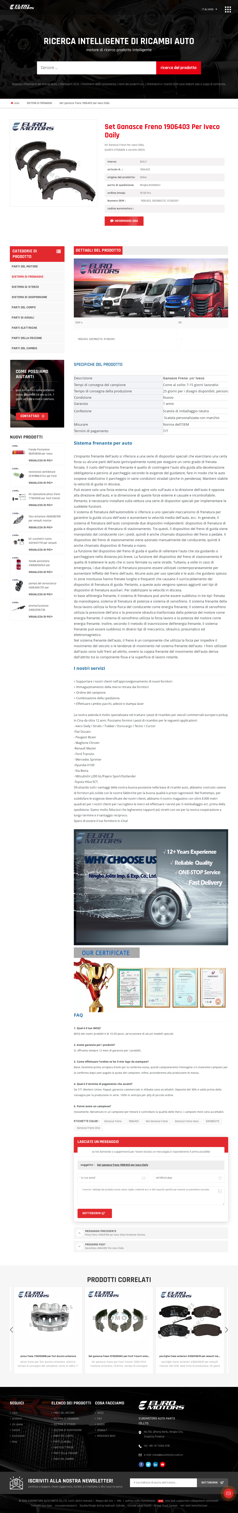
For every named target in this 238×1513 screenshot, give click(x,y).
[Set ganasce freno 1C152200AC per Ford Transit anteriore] (48, 1321)
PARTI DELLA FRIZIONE (27, 338)
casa (16, 103)
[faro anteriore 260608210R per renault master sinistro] (19, 519)
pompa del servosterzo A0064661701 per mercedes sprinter (42, 586)
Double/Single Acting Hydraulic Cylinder (102, 1505)
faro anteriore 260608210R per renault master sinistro (45, 519)
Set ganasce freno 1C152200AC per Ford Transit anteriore (48, 1356)
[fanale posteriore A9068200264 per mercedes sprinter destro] (19, 563)
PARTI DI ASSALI (23, 317)
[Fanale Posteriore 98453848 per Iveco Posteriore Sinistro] (19, 452)
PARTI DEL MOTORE (25, 266)
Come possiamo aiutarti (32, 374)
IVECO (100, 1413)
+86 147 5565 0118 (159, 1446)
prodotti (17, 1418)
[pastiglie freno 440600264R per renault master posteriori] (189, 1321)
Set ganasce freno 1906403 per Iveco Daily (122, 1165)
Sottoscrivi (209, 1482)
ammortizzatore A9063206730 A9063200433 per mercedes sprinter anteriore (40, 608)
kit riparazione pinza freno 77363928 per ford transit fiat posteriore (44, 496)
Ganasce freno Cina (88, 1128)
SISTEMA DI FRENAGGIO (39, 103)
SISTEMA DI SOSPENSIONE (29, 297)
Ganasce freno (113, 1121)
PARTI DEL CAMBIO (24, 348)
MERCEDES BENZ (106, 1436)
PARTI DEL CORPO (24, 307)
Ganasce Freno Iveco (187, 1121)
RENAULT (102, 1430)
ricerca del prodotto (179, 68)
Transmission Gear (41, 1505)
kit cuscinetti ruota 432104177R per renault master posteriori (43, 541)
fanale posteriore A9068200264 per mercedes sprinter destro (44, 563)
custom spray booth (139, 1505)
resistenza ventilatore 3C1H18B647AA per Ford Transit (43, 474)
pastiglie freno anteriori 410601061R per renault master (119, 1356)
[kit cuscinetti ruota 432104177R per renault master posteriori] (19, 541)
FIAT (99, 1418)
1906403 (134, 1121)
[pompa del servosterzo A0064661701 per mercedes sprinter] (19, 586)
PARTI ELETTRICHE (24, 328)
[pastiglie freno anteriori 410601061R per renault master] (119, 1321)
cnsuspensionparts (66, 1505)
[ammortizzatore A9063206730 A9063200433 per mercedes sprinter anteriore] (19, 608)
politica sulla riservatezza (140, 1501)
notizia (16, 1430)
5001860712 (212, 1121)
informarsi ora (126, 221)
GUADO (101, 1424)
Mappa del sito (104, 1501)
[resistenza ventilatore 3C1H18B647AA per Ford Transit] (19, 474)
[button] (226, 1330)
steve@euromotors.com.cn (167, 1455)
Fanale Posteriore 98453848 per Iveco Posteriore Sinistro (40, 452)
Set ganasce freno (157, 1121)
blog (14, 1441)
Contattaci (30, 416)
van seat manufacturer (194, 1505)
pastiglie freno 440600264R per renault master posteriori (189, 1356)
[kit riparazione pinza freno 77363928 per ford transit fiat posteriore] (19, 496)
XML (119, 1501)
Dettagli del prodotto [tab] (98, 250)
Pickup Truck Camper (166, 1505)
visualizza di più (40, 460)
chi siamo (17, 1424)
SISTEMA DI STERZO (25, 287)
